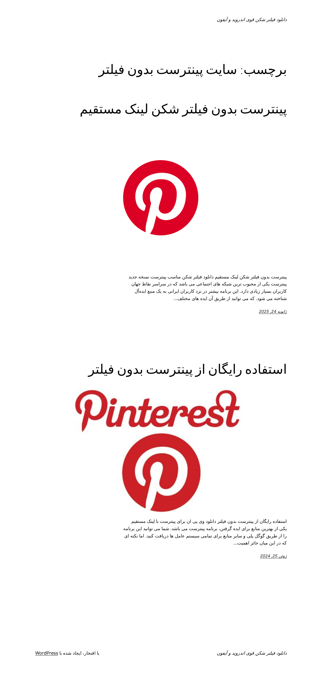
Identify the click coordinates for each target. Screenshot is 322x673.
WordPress (46, 653)
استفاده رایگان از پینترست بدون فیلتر (187, 369)
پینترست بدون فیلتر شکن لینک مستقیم (183, 108)
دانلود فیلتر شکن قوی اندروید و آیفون (252, 19)
